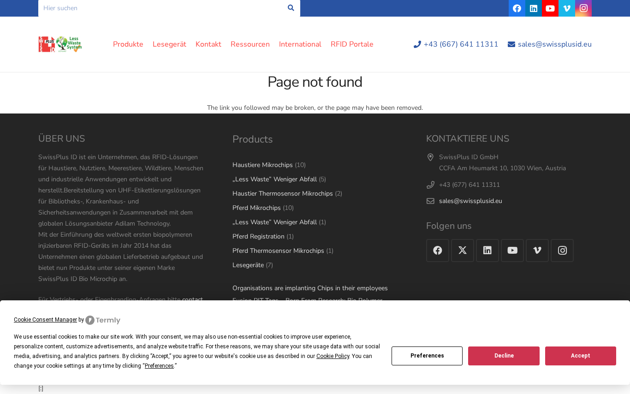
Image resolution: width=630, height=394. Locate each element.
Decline (504, 355)
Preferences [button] (159, 366)
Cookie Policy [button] (332, 356)
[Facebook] (517, 8)
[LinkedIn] (533, 8)
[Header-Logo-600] (60, 44)
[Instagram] (583, 8)
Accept (580, 355)
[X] (462, 250)
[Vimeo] (567, 8)
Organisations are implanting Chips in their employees (310, 288)
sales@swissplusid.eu (470, 201)
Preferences (427, 355)
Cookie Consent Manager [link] (45, 319)
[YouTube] (550, 8)
